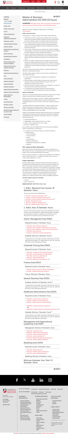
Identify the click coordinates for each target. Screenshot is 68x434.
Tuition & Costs (48, 392)
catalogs (17, 433)
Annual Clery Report (56, 416)
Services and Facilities (9, 107)
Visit (33, 1)
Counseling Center (40, 404)
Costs (5, 75)
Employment (41, 392)
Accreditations (7, 59)
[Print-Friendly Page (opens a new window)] (58, 16)
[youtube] (33, 380)
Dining (37, 409)
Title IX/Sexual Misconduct (25, 403)
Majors (37, 429)
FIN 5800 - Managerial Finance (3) (34, 200)
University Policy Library (25, 418)
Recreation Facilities (8, 104)
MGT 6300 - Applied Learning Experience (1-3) (37, 259)
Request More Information (44, 389)
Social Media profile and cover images (39, 393)
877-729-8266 (5, 399)
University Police (55, 409)
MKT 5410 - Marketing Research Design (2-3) (36, 204)
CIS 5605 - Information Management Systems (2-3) (37, 197)
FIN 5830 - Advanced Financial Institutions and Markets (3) (40, 269)
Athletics (38, 412)
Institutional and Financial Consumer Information (10, 66)
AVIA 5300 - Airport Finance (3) (34, 231)
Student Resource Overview (41, 398)
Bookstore (38, 400)
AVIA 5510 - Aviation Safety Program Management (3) (39, 232)
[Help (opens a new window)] (59, 16)
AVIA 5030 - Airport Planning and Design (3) (37, 225)
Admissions (6, 70)
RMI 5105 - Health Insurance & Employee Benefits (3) (39, 302)
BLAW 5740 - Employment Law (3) (34, 330)
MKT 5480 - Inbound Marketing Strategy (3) (37, 353)
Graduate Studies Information (10, 56)
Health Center (39, 406)
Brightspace (38, 401)
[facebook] (17, 380)
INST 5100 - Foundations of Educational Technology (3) (39, 252)
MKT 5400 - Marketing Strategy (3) (35, 349)
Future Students (21, 8)
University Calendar (40, 419)
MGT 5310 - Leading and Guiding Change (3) (37, 334)
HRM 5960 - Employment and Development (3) (37, 332)
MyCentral (38, 403)
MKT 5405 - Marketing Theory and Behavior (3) (38, 351)
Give (44, 1)
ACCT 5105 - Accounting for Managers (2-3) (36, 195)
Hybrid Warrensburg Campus (49, 25)
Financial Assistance (8, 78)
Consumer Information (24, 400)
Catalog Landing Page (9, 28)
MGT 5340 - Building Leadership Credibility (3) (37, 339)
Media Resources (39, 425)
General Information (8, 53)
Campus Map (39, 417)
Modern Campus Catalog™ (48, 433)
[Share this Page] (56, 16)
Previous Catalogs (8, 114)
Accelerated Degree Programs (10, 44)
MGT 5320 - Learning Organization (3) (35, 257)
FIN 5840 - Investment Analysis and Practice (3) (38, 271)
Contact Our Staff (55, 418)
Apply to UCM (53, 389)
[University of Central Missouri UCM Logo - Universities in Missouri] (10, 2)
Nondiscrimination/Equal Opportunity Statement (9, 62)
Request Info (26, 1)
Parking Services (55, 413)
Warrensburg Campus (35, 23)
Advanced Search (8, 23)
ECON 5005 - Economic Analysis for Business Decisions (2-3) (40, 199)
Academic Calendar (8, 46)
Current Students (31, 8)
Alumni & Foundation (58, 8)
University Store (34, 389)
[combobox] (47, 11)
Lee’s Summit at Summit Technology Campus (33, 25)
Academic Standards (8, 84)
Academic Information (9, 81)
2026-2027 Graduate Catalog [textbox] (40, 11)
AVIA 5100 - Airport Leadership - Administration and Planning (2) (41, 227)
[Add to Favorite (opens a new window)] (54, 16)
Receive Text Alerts (56, 410)
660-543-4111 (5, 402)
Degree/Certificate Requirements (11, 89)
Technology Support (40, 428)
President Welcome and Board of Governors (11, 50)
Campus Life (60, 389)
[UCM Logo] (10, 390)
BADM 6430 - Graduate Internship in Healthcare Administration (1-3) (42, 309)
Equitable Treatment (24, 405)
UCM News (49, 8)
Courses (5, 31)
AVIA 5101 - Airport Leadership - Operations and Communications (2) (42, 229)
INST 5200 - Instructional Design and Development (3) (39, 254)
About (8, 8)
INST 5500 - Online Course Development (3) (37, 255)
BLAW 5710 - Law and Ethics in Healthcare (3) (37, 298)
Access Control (55, 415)
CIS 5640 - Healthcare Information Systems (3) (37, 300)
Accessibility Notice (24, 415)
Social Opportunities (8, 102)
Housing (6, 99)
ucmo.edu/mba (27, 31)
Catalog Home (7, 26)
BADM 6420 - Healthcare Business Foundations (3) (38, 305)
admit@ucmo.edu (6, 404)
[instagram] (50, 380)
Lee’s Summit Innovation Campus (52, 23)
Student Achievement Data (25, 402)
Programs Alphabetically (9, 34)
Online (42, 23)
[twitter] (24, 379)
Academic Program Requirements (11, 92)
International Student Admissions (11, 73)
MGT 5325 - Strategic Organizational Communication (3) (39, 337)
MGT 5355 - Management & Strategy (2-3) (35, 202)
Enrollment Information (9, 86)
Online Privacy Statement (25, 419)
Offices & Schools (40, 8)
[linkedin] (41, 380)
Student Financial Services (41, 410)
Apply (38, 1)
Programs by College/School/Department (10, 37)
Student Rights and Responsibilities (8, 95)
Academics (13, 8)
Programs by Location (9, 41)
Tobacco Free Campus (24, 416)
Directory (38, 420)
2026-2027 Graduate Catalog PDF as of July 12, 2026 (11, 110)
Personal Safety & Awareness (58, 412)
